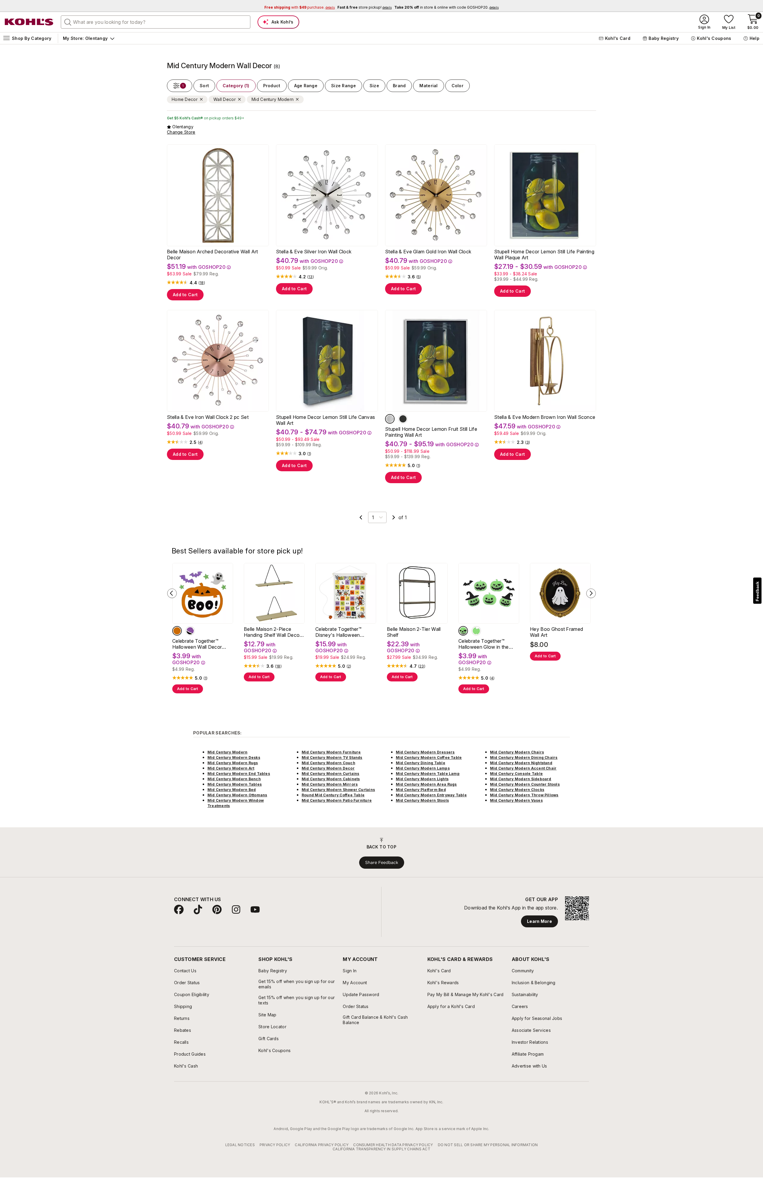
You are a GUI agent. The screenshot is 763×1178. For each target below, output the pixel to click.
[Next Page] (393, 517)
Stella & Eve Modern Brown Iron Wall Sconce (544, 417)
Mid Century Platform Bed (421, 789)
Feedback (757, 591)
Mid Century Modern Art (230, 768)
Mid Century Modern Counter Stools (525, 784)
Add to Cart (185, 294)
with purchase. (299, 7)
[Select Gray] (390, 419)
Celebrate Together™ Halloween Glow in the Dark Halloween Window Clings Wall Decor (486, 644)
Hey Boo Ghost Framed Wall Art (556, 632)
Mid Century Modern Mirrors (330, 784)
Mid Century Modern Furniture (331, 752)
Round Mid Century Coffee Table (333, 795)
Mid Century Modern (227, 752)
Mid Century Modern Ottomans (237, 795)
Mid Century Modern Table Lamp (428, 773)
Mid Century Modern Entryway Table (431, 795)
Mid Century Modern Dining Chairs (524, 757)
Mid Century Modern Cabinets (331, 779)
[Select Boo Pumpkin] (177, 631)
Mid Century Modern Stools (422, 800)
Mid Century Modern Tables (234, 784)
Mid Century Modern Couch (328, 763)
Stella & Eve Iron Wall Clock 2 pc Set (208, 417)
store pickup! (364, 7)
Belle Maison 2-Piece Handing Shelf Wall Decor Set (272, 632)
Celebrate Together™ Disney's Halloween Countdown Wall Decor (341, 632)
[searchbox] (155, 22)
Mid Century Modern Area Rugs (426, 784)
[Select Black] (403, 419)
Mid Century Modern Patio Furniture (337, 800)
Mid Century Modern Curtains (330, 773)
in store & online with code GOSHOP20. (446, 7)
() (201, 283)
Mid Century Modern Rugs (232, 763)
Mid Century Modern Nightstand (521, 763)
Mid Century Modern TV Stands (332, 757)
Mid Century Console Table (516, 773)
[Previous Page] (361, 517)
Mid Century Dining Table (420, 763)
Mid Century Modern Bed (231, 789)
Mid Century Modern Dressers (425, 752)
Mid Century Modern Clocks (517, 789)
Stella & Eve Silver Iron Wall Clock (313, 252)
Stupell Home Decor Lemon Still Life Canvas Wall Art (325, 420)
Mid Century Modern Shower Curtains (338, 789)
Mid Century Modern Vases (516, 800)
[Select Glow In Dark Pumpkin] (463, 631)
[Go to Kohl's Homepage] (29, 22)
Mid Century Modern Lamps (423, 768)
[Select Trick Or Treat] (190, 631)
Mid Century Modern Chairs (517, 752)
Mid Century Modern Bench (234, 779)
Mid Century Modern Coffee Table (429, 757)
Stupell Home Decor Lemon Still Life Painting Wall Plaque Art (544, 254)
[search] (68, 21)
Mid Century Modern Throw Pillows (524, 795)
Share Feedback (381, 862)
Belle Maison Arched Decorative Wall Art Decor (212, 254)
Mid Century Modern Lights (422, 779)
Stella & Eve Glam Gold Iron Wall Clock (428, 252)
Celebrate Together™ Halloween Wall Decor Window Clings (197, 644)
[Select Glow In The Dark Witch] (476, 631)
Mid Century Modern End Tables (238, 773)
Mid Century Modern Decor (328, 768)
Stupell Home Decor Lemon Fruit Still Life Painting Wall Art (431, 432)
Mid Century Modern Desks (233, 757)
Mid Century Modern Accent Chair (523, 768)
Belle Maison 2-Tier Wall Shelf (414, 632)
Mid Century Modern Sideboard (520, 779)
